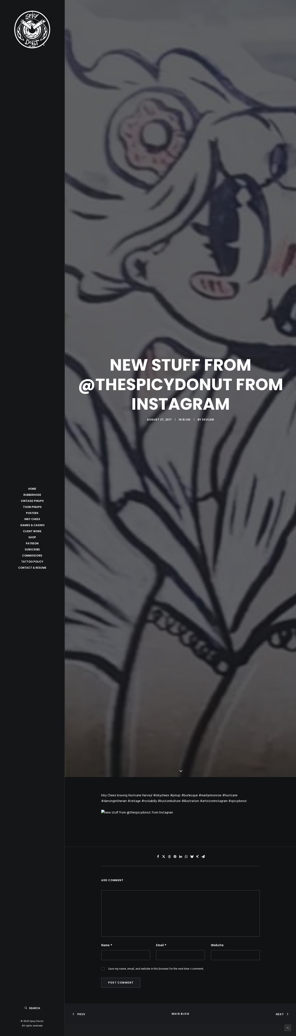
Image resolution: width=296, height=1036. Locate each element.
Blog (186, 419)
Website (217, 945)
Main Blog (180, 1014)
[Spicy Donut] (32, 29)
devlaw (208, 419)
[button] (158, 856)
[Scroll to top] (287, 1027)
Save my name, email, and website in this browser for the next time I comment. (156, 969)
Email (161, 945)
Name (106, 945)
